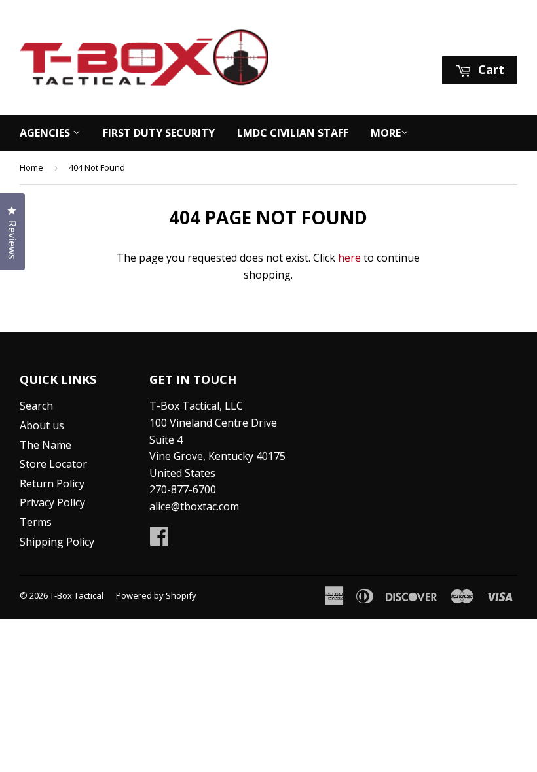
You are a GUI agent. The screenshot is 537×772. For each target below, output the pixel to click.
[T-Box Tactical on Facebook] (159, 540)
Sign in (394, 38)
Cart (489, 69)
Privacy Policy (52, 502)
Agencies (46, 133)
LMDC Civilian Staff (292, 133)
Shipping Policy (57, 542)
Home (31, 167)
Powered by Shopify (156, 595)
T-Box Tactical (76, 595)
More (386, 133)
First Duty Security (159, 133)
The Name (45, 445)
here (349, 258)
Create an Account (474, 38)
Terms (36, 522)
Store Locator (53, 464)
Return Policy (52, 483)
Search (36, 405)
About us (42, 425)
